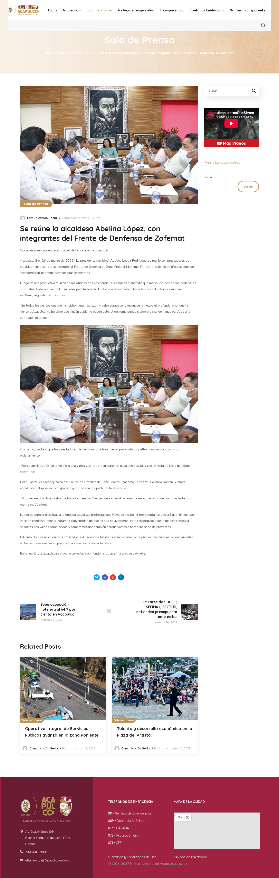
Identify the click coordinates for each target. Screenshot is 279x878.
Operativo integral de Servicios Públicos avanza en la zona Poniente (62, 732)
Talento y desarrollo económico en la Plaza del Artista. (154, 732)
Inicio (49, 53)
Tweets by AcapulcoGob (222, 162)
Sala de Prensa (70, 53)
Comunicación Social (42, 218)
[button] (263, 25)
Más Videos (234, 143)
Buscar (208, 177)
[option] (63, 705)
